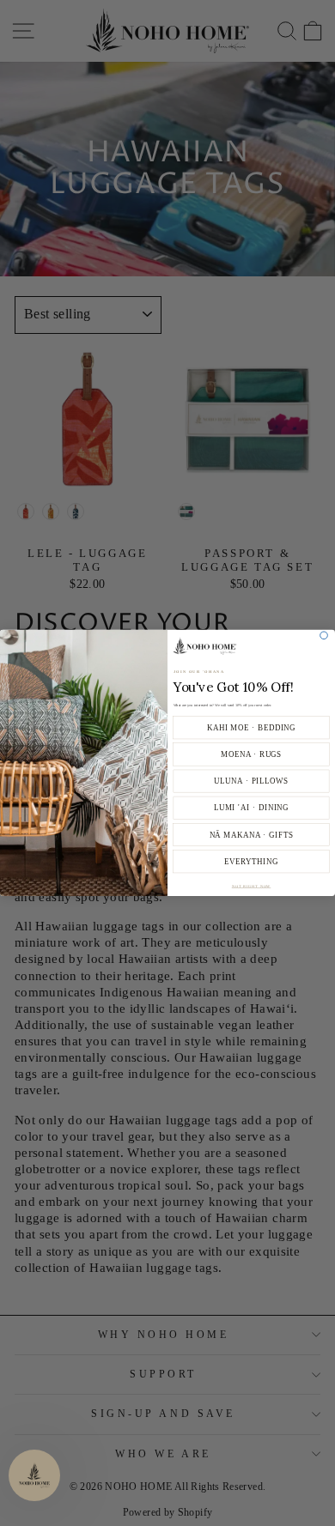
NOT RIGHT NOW (251, 886)
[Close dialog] (324, 635)
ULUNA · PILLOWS (251, 781)
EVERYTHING (251, 861)
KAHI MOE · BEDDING (251, 728)
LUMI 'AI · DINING (251, 808)
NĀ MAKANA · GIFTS (252, 835)
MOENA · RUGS (251, 754)
